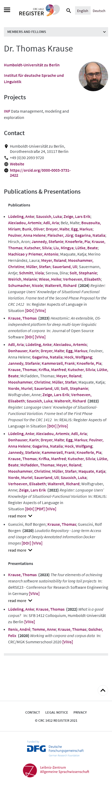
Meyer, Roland (53, 260)
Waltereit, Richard (61, 285)
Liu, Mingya (63, 247)
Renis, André (19, 629)
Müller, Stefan (38, 266)
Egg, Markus (81, 229)
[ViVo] (40, 310)
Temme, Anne (44, 629)
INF (7, 111)
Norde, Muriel (20, 388)
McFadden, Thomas (37, 464)
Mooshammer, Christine (29, 382)
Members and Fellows (26, 31)
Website (17, 163)
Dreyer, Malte (57, 229)
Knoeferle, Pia (77, 241)
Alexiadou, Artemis (24, 222)
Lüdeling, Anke (21, 216)
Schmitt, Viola (31, 272)
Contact (32, 712)
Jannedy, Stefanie (47, 241)
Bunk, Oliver (33, 229)
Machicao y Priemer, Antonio (33, 254)
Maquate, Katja (91, 471)
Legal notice (56, 712)
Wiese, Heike (50, 279)
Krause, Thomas (22, 318)
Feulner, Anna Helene (27, 235)
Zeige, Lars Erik (77, 216)
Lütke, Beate (86, 247)
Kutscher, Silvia (38, 247)
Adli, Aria (51, 222)
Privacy (80, 712)
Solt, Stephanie (83, 272)
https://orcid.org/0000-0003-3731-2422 (40, 173)
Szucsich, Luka (49, 216)
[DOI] (29, 310)
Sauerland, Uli (64, 266)
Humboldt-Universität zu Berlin (32, 64)
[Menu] (7, 10)
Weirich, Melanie (22, 279)
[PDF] (40, 508)
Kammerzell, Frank (58, 363)
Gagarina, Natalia (90, 235)
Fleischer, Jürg (60, 235)
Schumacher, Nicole (25, 285)
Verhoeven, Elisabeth (82, 279)
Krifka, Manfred (52, 369)
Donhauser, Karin (23, 350)
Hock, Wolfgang (78, 357)
